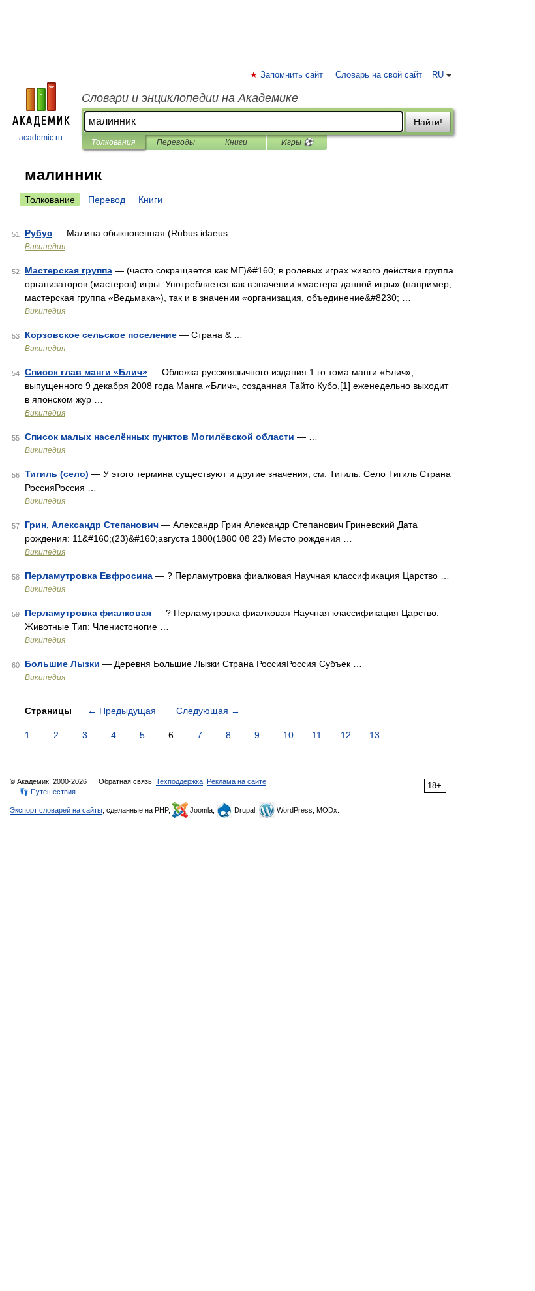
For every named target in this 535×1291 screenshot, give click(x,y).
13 (374, 735)
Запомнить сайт (292, 75)
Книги (236, 142)
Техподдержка (179, 781)
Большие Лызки (62, 664)
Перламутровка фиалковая (88, 613)
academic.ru (41, 137)
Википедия (45, 246)
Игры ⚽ (297, 142)
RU (438, 75)
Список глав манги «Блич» (86, 372)
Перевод (106, 199)
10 (288, 735)
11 (317, 735)
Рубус (38, 233)
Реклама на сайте (236, 781)
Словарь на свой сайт (378, 75)
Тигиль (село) (57, 474)
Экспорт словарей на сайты (56, 810)
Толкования (113, 142)
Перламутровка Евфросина (89, 575)
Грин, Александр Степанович (92, 525)
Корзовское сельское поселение (101, 335)
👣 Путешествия (48, 792)
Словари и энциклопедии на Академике (190, 97)
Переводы (176, 142)
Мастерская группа (68, 270)
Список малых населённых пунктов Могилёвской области (159, 436)
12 (346, 735)
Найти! (428, 122)
